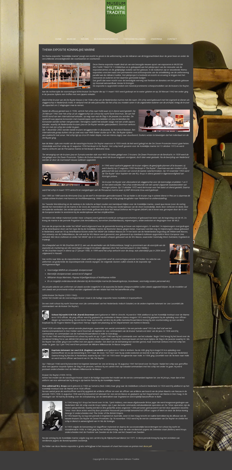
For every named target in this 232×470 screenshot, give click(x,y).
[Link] (116, 16)
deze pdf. (147, 446)
